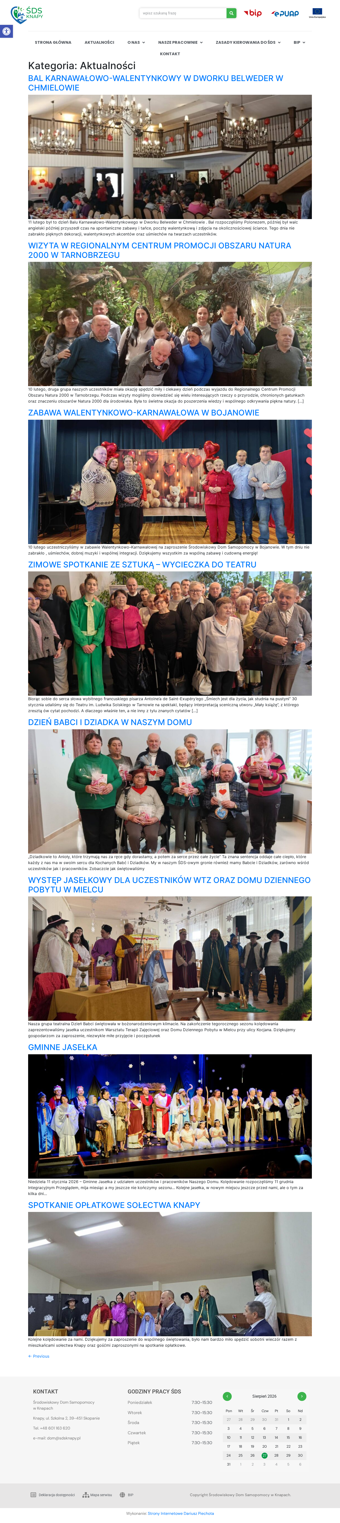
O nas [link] (133, 42)
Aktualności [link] (99, 42)
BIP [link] (297, 42)
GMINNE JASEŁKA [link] (62, 1047)
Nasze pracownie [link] (178, 42)
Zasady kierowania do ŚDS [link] (246, 42)
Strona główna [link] (53, 42)
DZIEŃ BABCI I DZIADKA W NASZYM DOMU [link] (110, 722)
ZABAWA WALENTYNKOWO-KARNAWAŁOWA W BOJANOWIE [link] (143, 412)
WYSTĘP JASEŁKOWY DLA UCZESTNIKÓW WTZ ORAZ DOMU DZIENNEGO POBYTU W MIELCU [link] (169, 884)
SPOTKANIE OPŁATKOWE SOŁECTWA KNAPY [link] (114, 1205)
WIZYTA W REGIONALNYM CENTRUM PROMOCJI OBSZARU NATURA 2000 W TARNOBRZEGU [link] (159, 250)
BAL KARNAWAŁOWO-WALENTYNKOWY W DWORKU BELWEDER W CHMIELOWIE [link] (155, 82)
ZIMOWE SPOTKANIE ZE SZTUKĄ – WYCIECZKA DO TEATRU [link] (142, 564)
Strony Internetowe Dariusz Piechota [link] (181, 1513)
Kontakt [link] (170, 54)
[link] (6, 31)
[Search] (231, 13)
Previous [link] (38, 1356)
